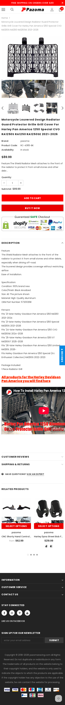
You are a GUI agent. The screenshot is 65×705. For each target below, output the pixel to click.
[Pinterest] (19, 613)
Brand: (5, 141)
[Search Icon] (12, 9)
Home (5, 17)
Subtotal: (6, 188)
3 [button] (34, 555)
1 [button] (28, 555)
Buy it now (32, 208)
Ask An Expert (35, 474)
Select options (16, 526)
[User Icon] (52, 9)
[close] (62, 2)
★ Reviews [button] (62, 355)
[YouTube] (27, 613)
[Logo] (32, 9)
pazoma (25, 141)
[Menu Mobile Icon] (3, 9)
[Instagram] (12, 613)
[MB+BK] (51, 546)
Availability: (8, 149)
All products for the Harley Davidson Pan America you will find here (31, 379)
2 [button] (31, 555)
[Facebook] (4, 613)
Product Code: (9, 145)
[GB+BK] (46, 546)
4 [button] (37, 555)
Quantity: (6, 177)
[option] (32, 67)
